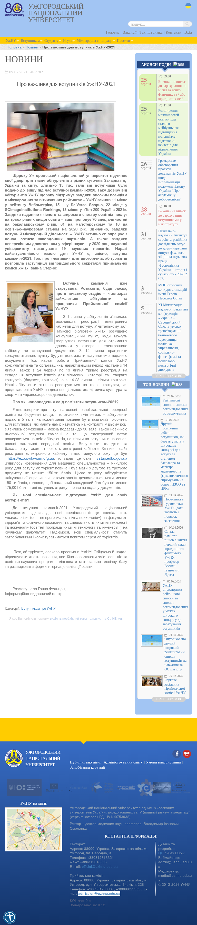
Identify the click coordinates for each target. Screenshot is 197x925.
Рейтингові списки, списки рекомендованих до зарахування (175, 406)
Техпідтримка (151, 32)
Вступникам (30, 40)
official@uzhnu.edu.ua (100, 866)
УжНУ (11, 40)
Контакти (173, 32)
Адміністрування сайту (123, 762)
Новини (32, 47)
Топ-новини (156, 384)
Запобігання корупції (87, 767)
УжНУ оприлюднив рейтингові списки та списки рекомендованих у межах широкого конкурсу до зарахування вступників (175, 607)
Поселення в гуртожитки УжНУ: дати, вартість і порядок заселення (174, 510)
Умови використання (163, 762)
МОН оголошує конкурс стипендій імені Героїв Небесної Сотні (172, 291)
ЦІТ (161, 852)
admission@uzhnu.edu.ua (99, 893)
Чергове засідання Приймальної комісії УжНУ (175, 686)
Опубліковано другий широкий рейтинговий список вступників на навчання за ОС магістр (175, 653)
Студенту (51, 40)
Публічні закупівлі (85, 762)
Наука (67, 40)
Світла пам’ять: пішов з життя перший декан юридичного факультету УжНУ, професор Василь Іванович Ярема (175, 553)
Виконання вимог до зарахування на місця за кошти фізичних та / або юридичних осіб (172, 90)
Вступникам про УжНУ (38, 608)
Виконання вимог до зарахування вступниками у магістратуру (172, 217)
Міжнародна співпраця (94, 40)
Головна (113, 32)
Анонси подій (156, 64)
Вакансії (129, 32)
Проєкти (123, 40)
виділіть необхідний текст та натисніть (86, 618)
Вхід (188, 32)
